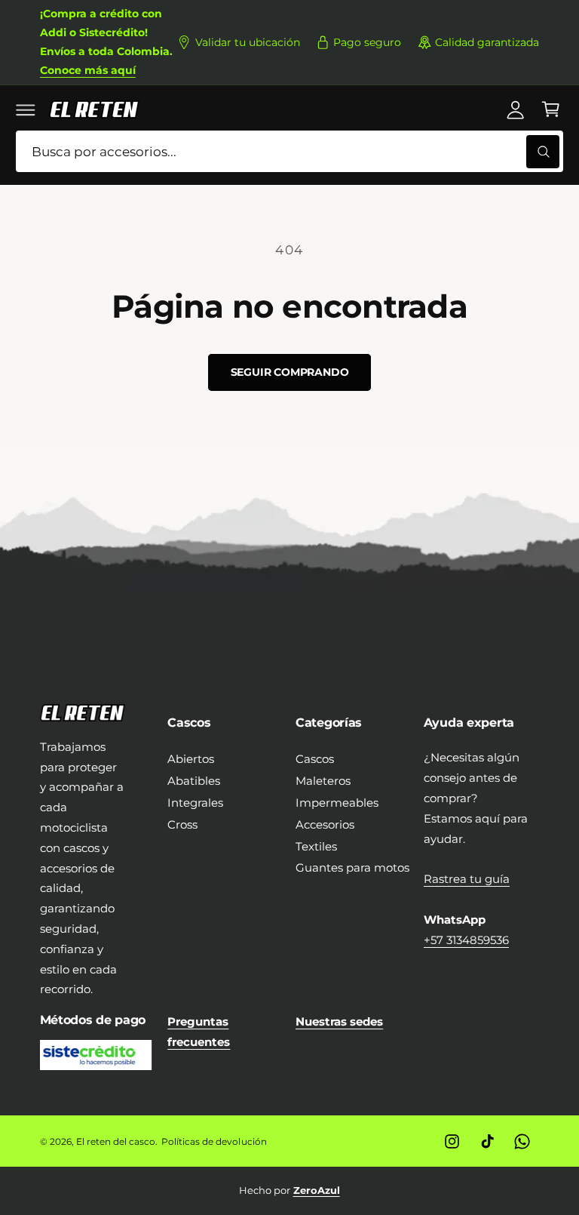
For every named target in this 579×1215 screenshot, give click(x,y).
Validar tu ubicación (247, 42)
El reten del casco (115, 1141)
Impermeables (337, 802)
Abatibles (193, 781)
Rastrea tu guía (467, 879)
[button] (25, 109)
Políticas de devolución (213, 1141)
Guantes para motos (352, 867)
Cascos (315, 759)
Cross (182, 824)
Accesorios (325, 824)
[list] (290, 1190)
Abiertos (190, 759)
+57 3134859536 (466, 940)
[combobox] (289, 151)
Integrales (195, 802)
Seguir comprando (290, 372)
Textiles (316, 846)
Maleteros (323, 781)
